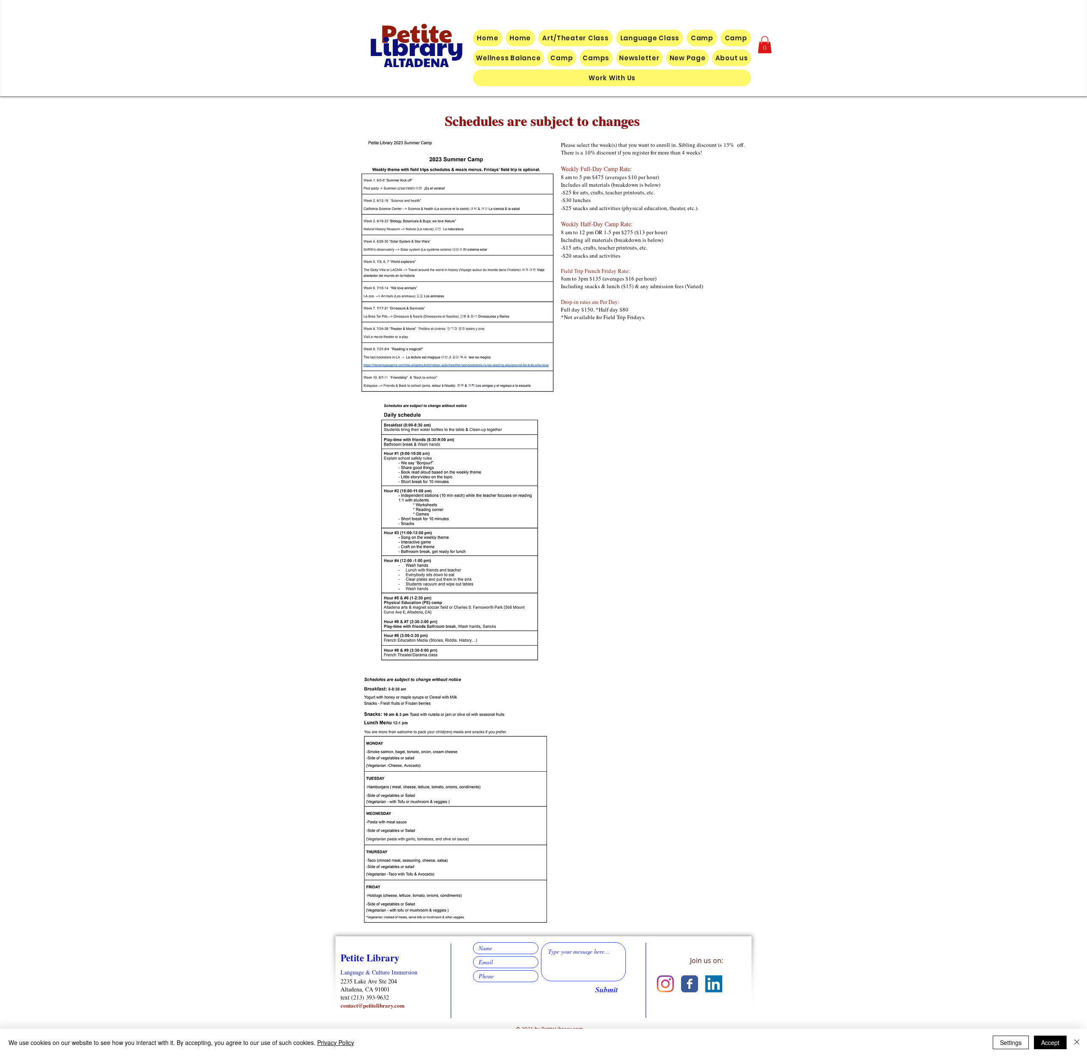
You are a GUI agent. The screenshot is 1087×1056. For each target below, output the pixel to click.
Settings (1011, 1042)
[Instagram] (665, 983)
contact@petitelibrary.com (373, 1005)
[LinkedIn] (713, 983)
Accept (1050, 1042)
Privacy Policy (335, 1042)
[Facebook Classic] (689, 983)
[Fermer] (1077, 1042)
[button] (765, 44)
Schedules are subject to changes (545, 120)
